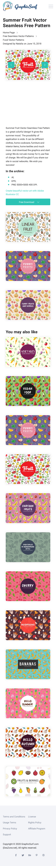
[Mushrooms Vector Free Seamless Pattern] (28, 625)
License (32, 816)
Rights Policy (34, 822)
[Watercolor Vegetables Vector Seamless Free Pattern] (28, 352)
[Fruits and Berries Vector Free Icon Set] (28, 781)
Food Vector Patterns (13, 40)
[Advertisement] (27, 107)
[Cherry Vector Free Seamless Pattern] (28, 586)
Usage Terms (9, 822)
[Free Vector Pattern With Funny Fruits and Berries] (28, 305)
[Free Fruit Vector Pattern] (28, 227)
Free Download (27, 202)
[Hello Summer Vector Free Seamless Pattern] (28, 703)
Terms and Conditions (14, 816)
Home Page (9, 32)
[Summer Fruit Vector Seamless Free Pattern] (28, 469)
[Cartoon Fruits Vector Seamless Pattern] (28, 508)
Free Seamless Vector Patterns (18, 36)
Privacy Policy (10, 828)
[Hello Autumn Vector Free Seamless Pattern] (28, 742)
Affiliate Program (36, 828)
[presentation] (11, 65)
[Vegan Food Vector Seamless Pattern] (28, 391)
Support (7, 834)
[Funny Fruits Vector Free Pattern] (28, 266)
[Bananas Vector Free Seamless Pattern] (28, 664)
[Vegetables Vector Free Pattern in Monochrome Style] (28, 547)
